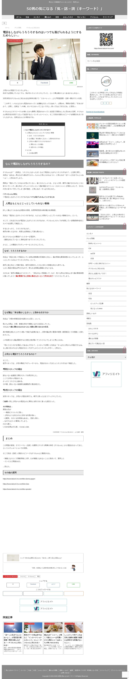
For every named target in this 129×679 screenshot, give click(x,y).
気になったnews (96, 308)
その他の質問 (33, 153)
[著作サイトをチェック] (12, 593)
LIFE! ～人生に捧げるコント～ (99, 263)
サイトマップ (104, 670)
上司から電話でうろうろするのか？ (40, 141)
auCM (93, 253)
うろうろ (22, 576)
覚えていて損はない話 (96, 343)
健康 (88, 283)
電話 (38, 576)
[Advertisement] (43, 294)
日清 (92, 258)
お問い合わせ (65, 673)
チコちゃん (31, 576)
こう (106, 90)
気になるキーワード (93, 288)
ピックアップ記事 (97, 303)
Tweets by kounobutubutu (95, 112)
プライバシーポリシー (118, 670)
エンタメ (89, 233)
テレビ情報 (90, 238)
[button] (124, 61)
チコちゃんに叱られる (11, 576)
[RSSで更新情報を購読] (74, 593)
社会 (90, 298)
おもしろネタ (93, 328)
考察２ (88, 318)
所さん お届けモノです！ (97, 273)
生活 (90, 293)
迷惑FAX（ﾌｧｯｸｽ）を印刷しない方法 (86, 670)
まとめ (29, 150)
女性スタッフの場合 (37, 147)
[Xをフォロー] (33, 593)
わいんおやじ (93, 333)
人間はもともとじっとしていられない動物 (40, 133)
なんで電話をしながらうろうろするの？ (38, 130)
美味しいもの (91, 313)
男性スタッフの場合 (37, 144)
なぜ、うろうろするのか (36, 135)
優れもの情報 (93, 338)
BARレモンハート (95, 243)
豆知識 (88, 323)
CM (89, 248)
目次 (40, 124)
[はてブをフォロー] (53, 593)
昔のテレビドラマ (94, 278)
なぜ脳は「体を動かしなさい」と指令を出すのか (44, 138)
